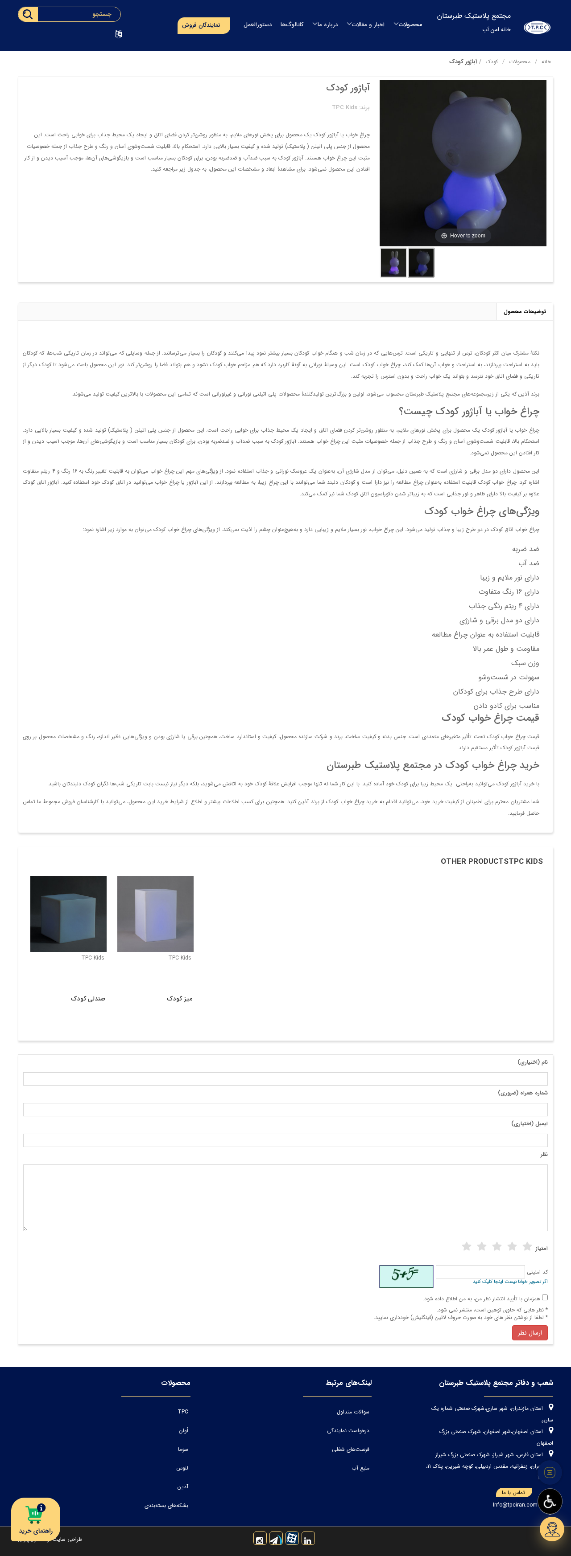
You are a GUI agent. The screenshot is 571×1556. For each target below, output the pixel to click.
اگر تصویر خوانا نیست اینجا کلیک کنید (510, 1282)
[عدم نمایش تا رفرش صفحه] (550, 1472)
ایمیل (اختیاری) (529, 1123)
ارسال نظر (530, 1333)
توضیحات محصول (525, 311)
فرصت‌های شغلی (350, 1449)
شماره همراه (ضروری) (523, 1093)
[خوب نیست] (466, 1246)
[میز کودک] (155, 914)
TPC (183, 1412)
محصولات (519, 61)
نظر (544, 1154)
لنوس (182, 1468)
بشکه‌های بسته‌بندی (166, 1505)
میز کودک (179, 999)
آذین (183, 1486)
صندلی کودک (88, 999)
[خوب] (497, 1246)
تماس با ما (513, 1492)
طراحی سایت (66, 1539)
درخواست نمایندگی (348, 1430)
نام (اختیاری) (532, 1062)
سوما (183, 1449)
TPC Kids (92, 958)
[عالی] (527, 1246)
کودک (492, 61)
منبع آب (360, 1468)
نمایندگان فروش (201, 25)
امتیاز (542, 1248)
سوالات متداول (353, 1412)
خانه (546, 61)
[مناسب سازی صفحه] (550, 1501)
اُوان (183, 1430)
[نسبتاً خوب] (481, 1246)
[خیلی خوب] (512, 1246)
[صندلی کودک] (68, 914)
